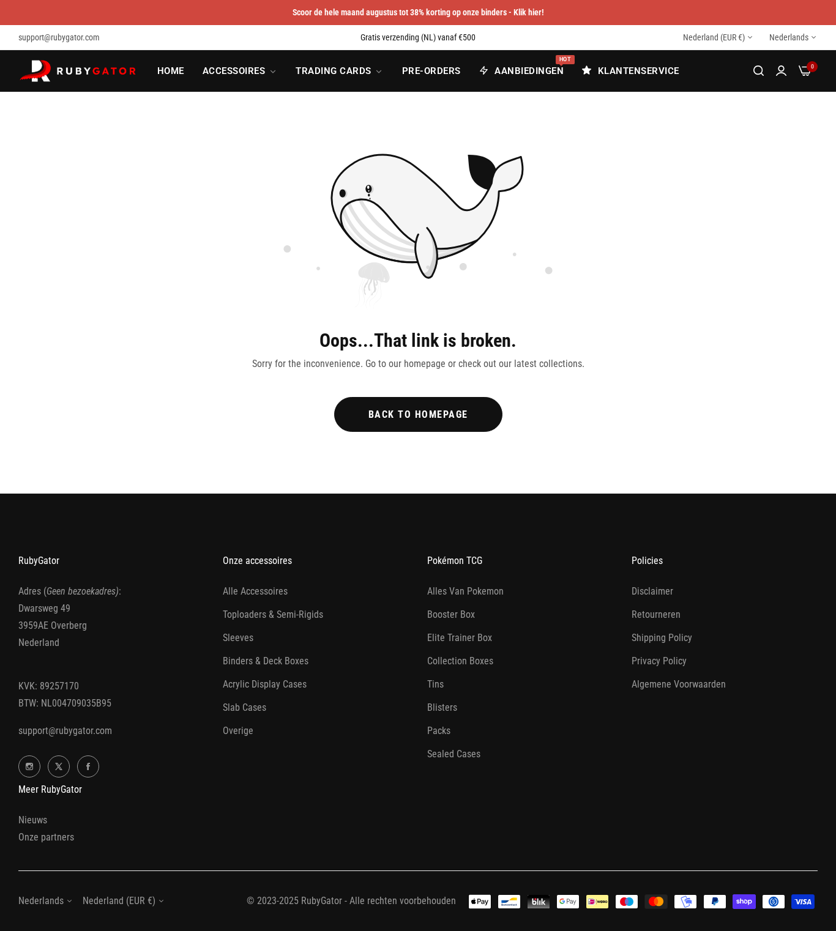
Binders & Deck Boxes (265, 661)
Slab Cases (244, 707)
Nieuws (32, 820)
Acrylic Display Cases (265, 684)
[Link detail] (29, 766)
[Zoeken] (758, 71)
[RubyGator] (79, 71)
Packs (438, 730)
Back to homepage (418, 414)
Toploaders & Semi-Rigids (273, 614)
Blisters (442, 707)
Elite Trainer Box (459, 638)
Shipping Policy (662, 638)
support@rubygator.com (65, 730)
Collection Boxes (460, 661)
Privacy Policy (659, 661)
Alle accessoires (255, 591)
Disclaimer (652, 591)
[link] (240, 71)
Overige (238, 730)
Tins (435, 684)
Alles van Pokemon (465, 591)
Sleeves (238, 638)
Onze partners (46, 837)
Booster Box (451, 614)
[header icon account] (781, 71)
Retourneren (656, 614)
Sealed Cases (453, 754)
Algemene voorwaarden (679, 684)
